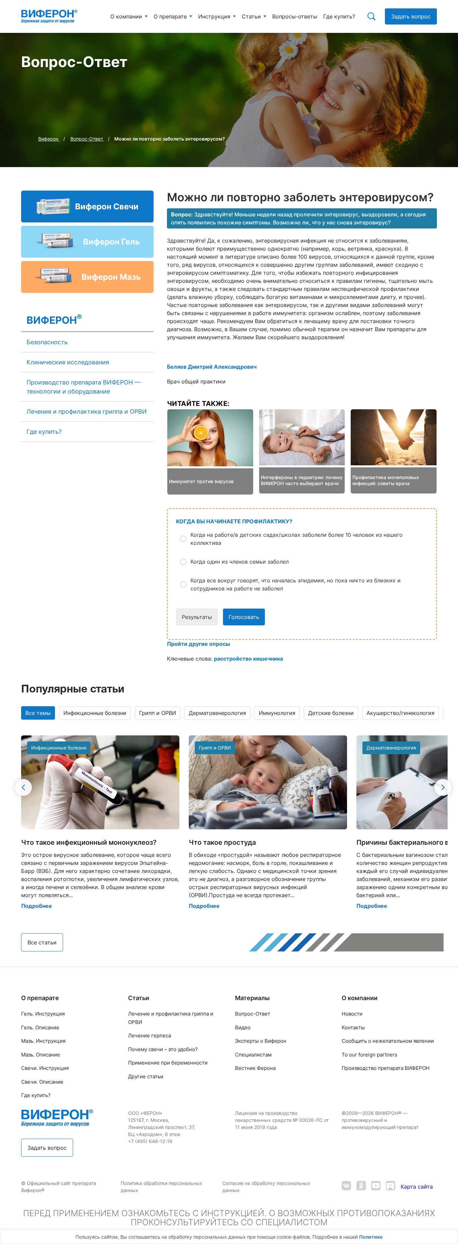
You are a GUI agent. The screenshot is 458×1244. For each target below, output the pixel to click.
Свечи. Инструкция (45, 1068)
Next (443, 787)
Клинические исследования (67, 362)
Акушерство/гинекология (400, 713)
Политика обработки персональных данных (161, 1186)
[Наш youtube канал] (376, 1186)
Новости (352, 1013)
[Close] (451, 1239)
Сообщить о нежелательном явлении (388, 1041)
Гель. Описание (40, 1027)
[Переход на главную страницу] (49, 16)
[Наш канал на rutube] (390, 1186)
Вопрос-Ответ (252, 1013)
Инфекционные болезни (94, 713)
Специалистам (253, 1054)
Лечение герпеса (149, 1035)
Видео (242, 1027)
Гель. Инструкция (43, 1013)
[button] (307, 539)
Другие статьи (145, 1076)
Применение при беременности (168, 1062)
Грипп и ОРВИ (157, 713)
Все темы (38, 713)
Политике (371, 1237)
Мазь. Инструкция (43, 1041)
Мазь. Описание (40, 1054)
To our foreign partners (369, 1054)
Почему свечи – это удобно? (163, 1049)
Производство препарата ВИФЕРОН (386, 1068)
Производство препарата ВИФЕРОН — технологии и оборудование (83, 387)
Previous (23, 787)
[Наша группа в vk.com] (346, 1186)
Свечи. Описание (42, 1082)
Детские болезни (331, 713)
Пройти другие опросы (198, 643)
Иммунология (277, 713)
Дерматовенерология (217, 713)
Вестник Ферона (255, 1068)
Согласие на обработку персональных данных (266, 1186)
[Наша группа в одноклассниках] (361, 1186)
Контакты (353, 1027)
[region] (229, 1237)
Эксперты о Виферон (260, 1041)
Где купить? (44, 431)
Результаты (197, 617)
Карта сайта (417, 1186)
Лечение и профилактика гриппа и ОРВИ (86, 411)
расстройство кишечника (248, 658)
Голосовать (244, 617)
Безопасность (47, 342)
